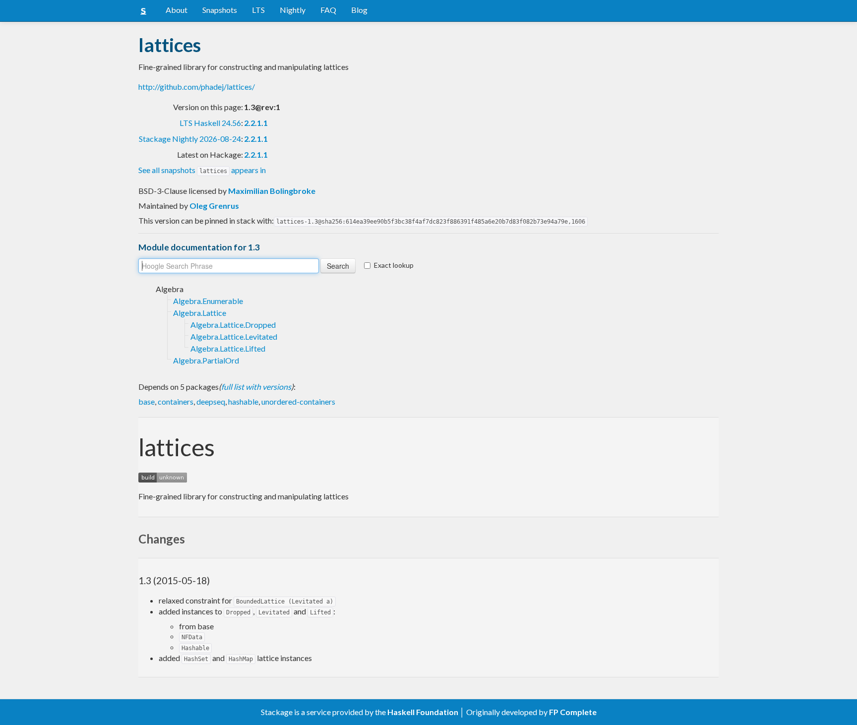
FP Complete (573, 712)
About (176, 9)
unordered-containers (298, 401)
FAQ (328, 9)
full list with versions (256, 386)
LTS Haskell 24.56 (210, 122)
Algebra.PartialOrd (206, 360)
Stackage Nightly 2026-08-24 (190, 138)
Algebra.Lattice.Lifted (227, 348)
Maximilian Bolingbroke (271, 190)
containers (175, 401)
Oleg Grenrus (214, 205)
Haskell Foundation (422, 712)
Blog (359, 9)
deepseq (210, 401)
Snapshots (219, 9)
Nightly (293, 9)
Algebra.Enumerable (208, 300)
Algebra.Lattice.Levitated (233, 336)
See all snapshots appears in (202, 170)
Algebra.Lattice (199, 312)
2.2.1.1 (256, 122)
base (146, 401)
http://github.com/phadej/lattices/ (196, 86)
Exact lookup (394, 265)
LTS (258, 9)
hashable (243, 401)
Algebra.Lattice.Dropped (233, 324)
